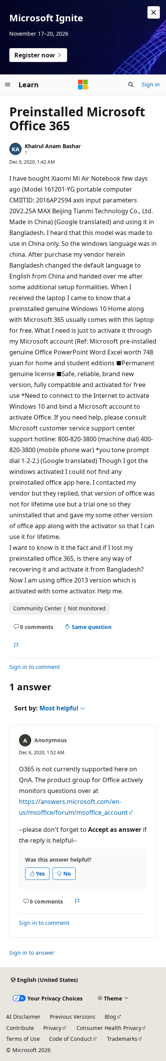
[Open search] (131, 85)
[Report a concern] (16, 645)
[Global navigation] (7, 85)
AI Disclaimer (23, 1016)
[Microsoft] (83, 84)
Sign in (151, 84)
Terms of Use (23, 1038)
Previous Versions (72, 1016)
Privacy (52, 1028)
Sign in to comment (34, 666)
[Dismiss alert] (153, 12)
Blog (110, 1016)
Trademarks (122, 1038)
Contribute (20, 1028)
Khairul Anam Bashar (53, 146)
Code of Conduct (70, 1038)
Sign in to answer (31, 952)
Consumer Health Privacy (108, 1028)
